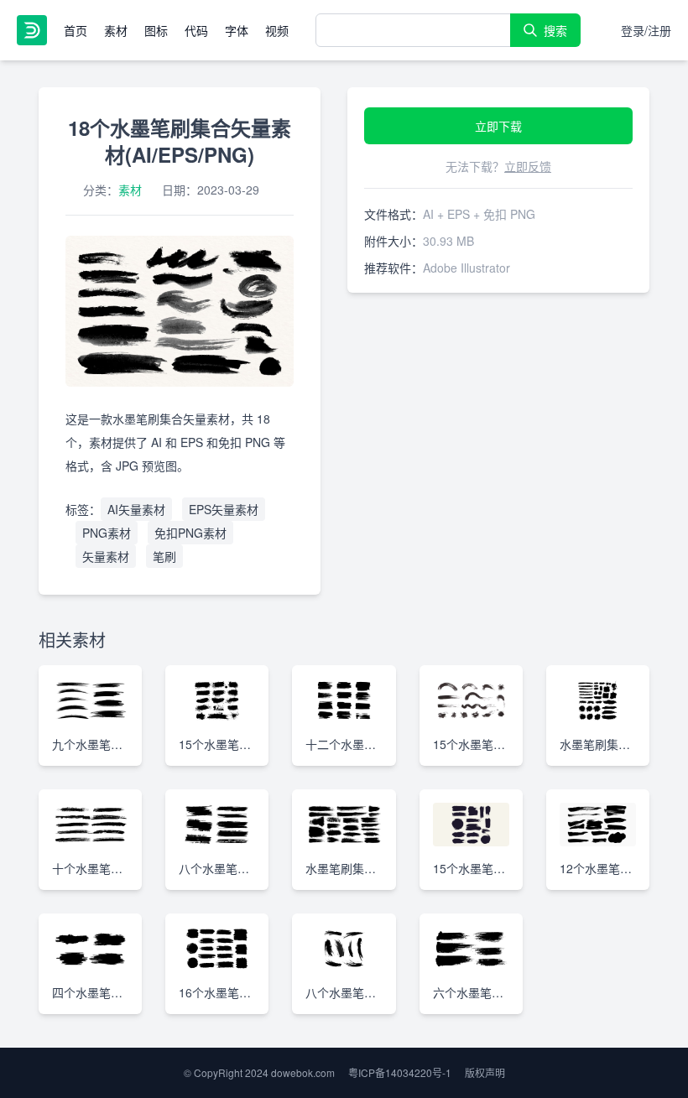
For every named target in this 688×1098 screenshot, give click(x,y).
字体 (236, 30)
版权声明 (485, 1072)
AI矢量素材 (136, 509)
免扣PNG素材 (190, 532)
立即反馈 (527, 166)
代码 (196, 30)
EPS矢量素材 (223, 509)
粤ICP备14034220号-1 (399, 1072)
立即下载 (498, 125)
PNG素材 (106, 532)
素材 (116, 30)
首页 (75, 30)
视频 (277, 30)
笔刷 (164, 556)
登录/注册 (646, 30)
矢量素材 (105, 556)
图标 (156, 30)
